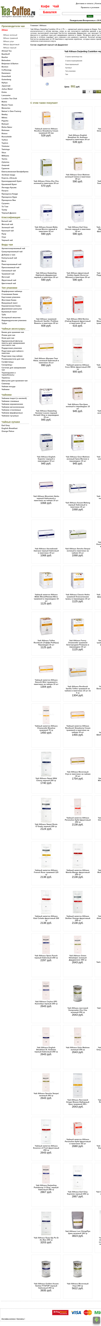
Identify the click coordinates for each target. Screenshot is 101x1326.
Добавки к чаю (8, 255)
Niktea (4, 118)
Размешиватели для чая (13, 359)
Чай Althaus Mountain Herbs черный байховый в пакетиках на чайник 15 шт (46, 498)
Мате (4, 261)
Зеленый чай (8, 227)
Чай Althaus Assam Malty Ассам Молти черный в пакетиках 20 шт (46, 229)
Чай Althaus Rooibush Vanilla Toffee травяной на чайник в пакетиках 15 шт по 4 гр (78, 689)
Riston (4, 133)
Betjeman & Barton (10, 63)
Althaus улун (8, 41)
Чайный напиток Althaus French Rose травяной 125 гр (46, 872)
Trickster (5, 146)
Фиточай (6, 277)
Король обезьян (9, 178)
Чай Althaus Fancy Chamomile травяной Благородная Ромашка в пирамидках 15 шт (77, 643)
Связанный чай (9, 271)
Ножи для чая (8, 338)
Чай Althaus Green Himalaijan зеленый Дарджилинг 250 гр (78, 958)
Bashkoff (6, 54)
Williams (5, 156)
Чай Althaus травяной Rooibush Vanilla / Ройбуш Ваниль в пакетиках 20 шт (46, 321)
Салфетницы (8, 362)
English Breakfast (9, 428)
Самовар (6, 383)
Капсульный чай (9, 258)
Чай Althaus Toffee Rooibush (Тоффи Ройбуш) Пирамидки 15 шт (46, 642)
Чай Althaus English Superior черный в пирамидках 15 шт (46, 459)
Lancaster (6, 95)
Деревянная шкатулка (12, 309)
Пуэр (4, 234)
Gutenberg (6, 79)
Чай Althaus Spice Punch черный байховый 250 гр (46, 957)
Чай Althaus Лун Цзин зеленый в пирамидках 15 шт (78, 406)
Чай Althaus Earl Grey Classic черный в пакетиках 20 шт (78, 229)
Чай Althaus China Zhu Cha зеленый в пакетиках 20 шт (46, 182)
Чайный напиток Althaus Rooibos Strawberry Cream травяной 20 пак (46, 131)
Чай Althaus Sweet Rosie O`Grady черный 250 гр (46, 825)
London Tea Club (9, 98)
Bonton (5, 67)
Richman (5, 130)
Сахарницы (7, 365)
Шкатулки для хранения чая (14, 381)
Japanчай (6, 86)
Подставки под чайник (12, 356)
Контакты (20, 1319)
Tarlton (5, 140)
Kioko (4, 92)
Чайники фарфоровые (12, 413)
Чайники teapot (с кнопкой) (14, 398)
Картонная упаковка (11, 297)
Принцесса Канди (10, 194)
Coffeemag (6, 70)
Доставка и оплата (84, 3)
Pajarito (5, 121)
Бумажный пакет (9, 312)
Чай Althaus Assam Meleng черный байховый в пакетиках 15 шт (77, 505)
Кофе (45, 6)
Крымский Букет (9, 184)
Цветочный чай (9, 283)
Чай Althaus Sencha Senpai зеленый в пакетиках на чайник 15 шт (77, 551)
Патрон (5, 191)
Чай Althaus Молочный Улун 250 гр (78, 1285)
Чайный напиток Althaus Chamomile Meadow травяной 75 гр (46, 728)
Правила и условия (90, 7)
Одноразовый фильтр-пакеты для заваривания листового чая (13, 343)
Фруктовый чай (9, 280)
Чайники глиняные (10, 401)
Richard (5, 124)
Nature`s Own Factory (11, 111)
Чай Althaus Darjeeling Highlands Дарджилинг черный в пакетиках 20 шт (46, 275)
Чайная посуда (8, 386)
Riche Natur (7, 127)
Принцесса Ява (9, 200)
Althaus (42, 25)
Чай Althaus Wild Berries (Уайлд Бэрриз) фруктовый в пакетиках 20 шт (78, 321)
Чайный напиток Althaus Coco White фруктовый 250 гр (77, 367)
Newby (5, 114)
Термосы (6, 378)
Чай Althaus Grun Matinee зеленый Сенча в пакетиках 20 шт (77, 177)
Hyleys (5, 83)
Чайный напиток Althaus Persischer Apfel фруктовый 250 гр (78, 820)
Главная (34, 25)
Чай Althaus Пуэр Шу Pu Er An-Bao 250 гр (46, 1239)
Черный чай (7, 240)
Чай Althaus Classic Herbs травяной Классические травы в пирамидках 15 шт (77, 596)
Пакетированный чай (11, 264)
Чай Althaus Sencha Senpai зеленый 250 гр (46, 1094)
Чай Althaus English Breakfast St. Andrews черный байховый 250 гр (46, 1049)
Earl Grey (6, 425)
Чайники (5, 389)
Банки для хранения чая (13, 332)
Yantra (4, 159)
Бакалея (50, 12)
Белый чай (7, 221)
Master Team (7, 105)
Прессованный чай (10, 267)
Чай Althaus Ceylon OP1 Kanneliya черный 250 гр (46, 1002)
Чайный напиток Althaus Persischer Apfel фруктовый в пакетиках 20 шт (78, 1141)
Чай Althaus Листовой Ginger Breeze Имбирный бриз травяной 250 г (77, 1102)
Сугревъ (5, 203)
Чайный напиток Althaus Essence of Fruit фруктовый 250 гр (46, 1148)
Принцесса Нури (9, 197)
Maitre (4, 102)
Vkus (4, 152)
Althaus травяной (10, 38)
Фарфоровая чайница (12, 291)
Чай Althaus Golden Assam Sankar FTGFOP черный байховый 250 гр (46, 1286)
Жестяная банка (9, 300)
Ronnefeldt (7, 137)
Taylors (5, 143)
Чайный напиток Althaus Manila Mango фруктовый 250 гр (78, 872)
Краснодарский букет (12, 181)
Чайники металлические (13, 407)
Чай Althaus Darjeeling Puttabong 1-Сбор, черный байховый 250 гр (46, 1187)
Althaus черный (9, 48)
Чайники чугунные (10, 416)
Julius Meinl (7, 89)
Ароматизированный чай (13, 248)
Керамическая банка (11, 306)
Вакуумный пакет (10, 303)
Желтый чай (7, 224)
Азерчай (5, 165)
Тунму (4, 210)
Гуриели (5, 168)
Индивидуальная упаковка (14, 320)
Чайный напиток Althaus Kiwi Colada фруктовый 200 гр (46, 918)
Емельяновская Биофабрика (15, 172)
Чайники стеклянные (11, 410)
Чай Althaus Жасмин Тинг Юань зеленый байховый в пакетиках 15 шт (46, 360)
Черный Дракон (9, 213)
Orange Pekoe (8, 431)
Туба (4, 314)
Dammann (6, 73)
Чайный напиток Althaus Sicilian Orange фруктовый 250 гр (77, 918)
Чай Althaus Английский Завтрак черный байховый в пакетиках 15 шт (46, 551)
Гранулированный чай (12, 251)
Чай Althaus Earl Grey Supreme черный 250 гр (78, 1193)
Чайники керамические (12, 404)
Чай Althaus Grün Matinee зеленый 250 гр (78, 1048)
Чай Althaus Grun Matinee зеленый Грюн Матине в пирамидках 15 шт (78, 459)
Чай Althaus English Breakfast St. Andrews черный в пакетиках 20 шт (78, 137)
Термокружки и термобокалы (9, 374)
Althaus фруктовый (11, 44)
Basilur (5, 57)
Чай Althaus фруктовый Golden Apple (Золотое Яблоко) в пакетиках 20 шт (77, 275)
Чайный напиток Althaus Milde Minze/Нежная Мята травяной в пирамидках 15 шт (46, 597)
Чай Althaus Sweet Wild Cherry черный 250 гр (46, 779)
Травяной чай (8, 274)
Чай (56, 6)
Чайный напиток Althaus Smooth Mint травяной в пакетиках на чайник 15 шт (46, 682)
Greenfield (6, 76)
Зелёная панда (8, 175)
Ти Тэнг (5, 206)
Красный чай (8, 231)
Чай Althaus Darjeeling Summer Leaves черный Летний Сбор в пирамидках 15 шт (46, 414)
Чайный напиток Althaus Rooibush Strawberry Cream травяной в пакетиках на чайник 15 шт (77, 729)
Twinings (6, 149)
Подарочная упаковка (12, 348)
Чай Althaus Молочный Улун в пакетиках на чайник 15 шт (77, 774)
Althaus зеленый (10, 35)
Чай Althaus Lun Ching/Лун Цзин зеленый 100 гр (77, 1232)
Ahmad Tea (7, 51)
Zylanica (5, 162)
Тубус (4, 323)
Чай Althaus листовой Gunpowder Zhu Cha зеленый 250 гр (77, 1010)
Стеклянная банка (10, 294)
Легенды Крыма (9, 187)
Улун (4, 237)
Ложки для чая (8, 335)
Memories (6, 108)
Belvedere (6, 60)
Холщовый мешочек (11, 317)
